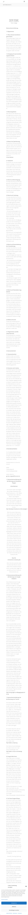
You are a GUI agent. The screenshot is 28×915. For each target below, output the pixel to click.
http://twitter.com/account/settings (14, 751)
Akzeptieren (14, 903)
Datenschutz (15, 913)
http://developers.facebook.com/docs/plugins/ (16, 509)
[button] (26, 886)
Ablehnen (14, 906)
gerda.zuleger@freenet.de (13, 476)
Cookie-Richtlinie (9, 913)
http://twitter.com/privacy (12, 742)
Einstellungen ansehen (14, 910)
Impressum (20, 913)
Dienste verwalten (4, 899)
